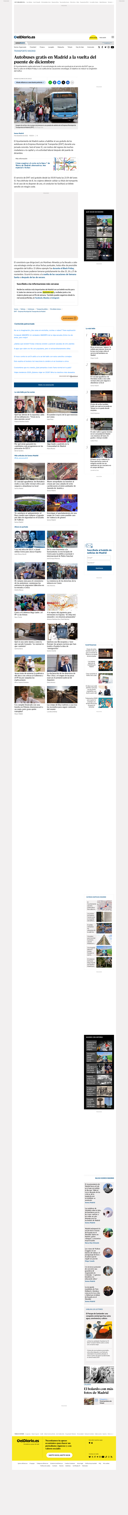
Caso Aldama (29, 2)
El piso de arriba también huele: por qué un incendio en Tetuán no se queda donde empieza (101, 407)
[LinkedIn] (68, 82)
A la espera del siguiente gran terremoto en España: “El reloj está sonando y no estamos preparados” (61, 614)
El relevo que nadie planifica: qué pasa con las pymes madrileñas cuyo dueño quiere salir (91, 689)
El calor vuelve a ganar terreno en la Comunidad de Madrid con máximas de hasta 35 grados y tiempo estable (101, 435)
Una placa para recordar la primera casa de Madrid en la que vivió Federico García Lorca (91, 939)
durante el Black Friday (63, 268)
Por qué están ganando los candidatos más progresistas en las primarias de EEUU (28, 446)
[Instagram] (109, 47)
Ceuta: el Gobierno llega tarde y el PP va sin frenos (28, 613)
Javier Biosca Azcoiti (20, 554)
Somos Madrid (19, 133)
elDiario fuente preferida (49, 1434)
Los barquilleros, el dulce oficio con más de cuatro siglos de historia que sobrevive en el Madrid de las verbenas (91, 1068)
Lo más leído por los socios (24, 392)
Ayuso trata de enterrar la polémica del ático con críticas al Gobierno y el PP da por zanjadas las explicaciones (29, 676)
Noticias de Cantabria (89, 1434)
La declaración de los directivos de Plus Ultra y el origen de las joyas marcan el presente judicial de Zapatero (61, 676)
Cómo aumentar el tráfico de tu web (91, 674)
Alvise (77, 2)
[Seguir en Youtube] (103, 1457)
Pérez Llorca (73, 2)
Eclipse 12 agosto (35, 1434)
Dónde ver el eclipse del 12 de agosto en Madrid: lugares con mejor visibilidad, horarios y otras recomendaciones (92, 254)
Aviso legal (80, 1463)
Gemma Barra (18, 648)
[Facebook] (102, 47)
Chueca (42, 47)
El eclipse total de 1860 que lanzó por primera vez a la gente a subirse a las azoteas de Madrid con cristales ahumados (91, 1091)
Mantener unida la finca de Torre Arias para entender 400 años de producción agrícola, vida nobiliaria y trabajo (91, 1080)
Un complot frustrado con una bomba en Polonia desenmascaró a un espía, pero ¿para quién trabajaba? (28, 708)
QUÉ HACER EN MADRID (94, 212)
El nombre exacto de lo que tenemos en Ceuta (62, 415)
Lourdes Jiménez (52, 711)
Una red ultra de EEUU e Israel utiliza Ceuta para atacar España (27, 550)
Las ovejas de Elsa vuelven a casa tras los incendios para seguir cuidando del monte (62, 707)
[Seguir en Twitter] (92, 1457)
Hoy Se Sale (80, 47)
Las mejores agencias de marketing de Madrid (92, 664)
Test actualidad (80, 1434)
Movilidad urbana (55, 309)
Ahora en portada (21, 527)
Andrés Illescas (18, 590)
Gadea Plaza (94, 441)
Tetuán (70, 47)
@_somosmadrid (22, 458)
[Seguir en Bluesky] (90, 1457)
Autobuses (31, 309)
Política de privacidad (91, 1463)
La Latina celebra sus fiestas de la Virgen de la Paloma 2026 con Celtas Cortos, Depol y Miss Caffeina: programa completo (91, 243)
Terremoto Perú (111, 2)
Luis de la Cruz (94, 470)
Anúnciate (90, 47)
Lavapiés (51, 47)
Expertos (105, 1434)
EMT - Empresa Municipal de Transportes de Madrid (29, 311)
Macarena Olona (55, 2)
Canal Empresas (95, 413)
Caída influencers (103, 2)
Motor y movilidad (112, 1434)
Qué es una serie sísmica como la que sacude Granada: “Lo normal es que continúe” (29, 644)
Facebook (38, 298)
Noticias (22, 309)
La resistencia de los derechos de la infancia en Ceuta (61, 582)
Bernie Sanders (19, 451)
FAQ (100, 1463)
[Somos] (22, 43)
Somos (16, 309)
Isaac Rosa (50, 419)
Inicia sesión (103, 37)
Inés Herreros (51, 585)
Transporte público (42, 309)
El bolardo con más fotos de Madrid (98, 1391)
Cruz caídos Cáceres (94, 2)
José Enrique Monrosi (53, 558)
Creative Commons (70, 1463)
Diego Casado (94, 358)
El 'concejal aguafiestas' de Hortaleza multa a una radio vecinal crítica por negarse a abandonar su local (29, 483)
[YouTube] (112, 47)
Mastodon (85, 1466)
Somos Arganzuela (20, 47)
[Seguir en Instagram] (100, 1457)
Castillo (41, 1434)
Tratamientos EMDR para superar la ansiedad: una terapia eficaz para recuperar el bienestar (91, 702)
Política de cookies (45, 1466)
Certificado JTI (76, 1466)
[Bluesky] (59, 82)
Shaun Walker (18, 714)
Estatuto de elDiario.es (56, 1463)
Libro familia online (60, 1434)
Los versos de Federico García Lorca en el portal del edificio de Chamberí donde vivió (91, 917)
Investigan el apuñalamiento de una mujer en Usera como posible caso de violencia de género (62, 515)
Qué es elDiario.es (23, 1463)
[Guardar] (72, 82)
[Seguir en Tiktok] (106, 1457)
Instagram (55, 298)
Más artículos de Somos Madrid (26, 456)
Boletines (68, 1466)
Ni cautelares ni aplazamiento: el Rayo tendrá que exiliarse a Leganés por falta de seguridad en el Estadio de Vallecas (29, 516)
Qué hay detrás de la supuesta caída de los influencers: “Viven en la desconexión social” (29, 416)
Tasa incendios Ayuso (64, 2)
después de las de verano (33, 277)
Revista (61, 1466)
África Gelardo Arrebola (21, 682)
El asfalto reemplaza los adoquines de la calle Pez (91, 928)
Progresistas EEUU (84, 2)
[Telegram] (105, 47)
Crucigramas (28, 1434)
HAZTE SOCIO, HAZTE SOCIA (59, 1455)
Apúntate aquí (48, 292)
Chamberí (33, 47)
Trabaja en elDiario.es (42, 1463)
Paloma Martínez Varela (21, 421)
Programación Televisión (70, 1434)
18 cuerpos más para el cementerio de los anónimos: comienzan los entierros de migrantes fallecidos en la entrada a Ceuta (29, 584)
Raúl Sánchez (65, 619)
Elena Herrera (51, 682)
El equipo (32, 1463)
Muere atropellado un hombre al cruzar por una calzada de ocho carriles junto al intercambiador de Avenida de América (61, 484)
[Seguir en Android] (89, 1443)
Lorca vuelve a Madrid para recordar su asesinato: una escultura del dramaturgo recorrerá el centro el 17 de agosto (91, 232)
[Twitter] (99, 47)
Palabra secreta (98, 1434)
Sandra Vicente (51, 651)
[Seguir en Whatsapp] (109, 1457)
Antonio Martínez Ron (53, 619)
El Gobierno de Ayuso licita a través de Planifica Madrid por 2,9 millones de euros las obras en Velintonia (91, 962)
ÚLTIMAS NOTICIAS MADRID (96, 897)
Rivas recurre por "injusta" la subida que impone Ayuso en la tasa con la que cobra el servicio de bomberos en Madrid (100, 351)
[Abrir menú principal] (113, 37)
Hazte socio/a (93, 37)
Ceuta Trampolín (36, 2)
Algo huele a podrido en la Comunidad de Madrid (58, 445)
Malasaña (61, 47)
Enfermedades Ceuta (46, 2)
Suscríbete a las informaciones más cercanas (38, 284)
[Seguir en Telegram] (97, 1457)
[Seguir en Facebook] (95, 1457)
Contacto (54, 1466)
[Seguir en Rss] (111, 1457)
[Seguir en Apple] (92, 1443)
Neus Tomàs (18, 617)
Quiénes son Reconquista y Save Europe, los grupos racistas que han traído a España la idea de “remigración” (61, 645)
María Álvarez (51, 448)
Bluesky (46, 298)
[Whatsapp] (50, 82)
